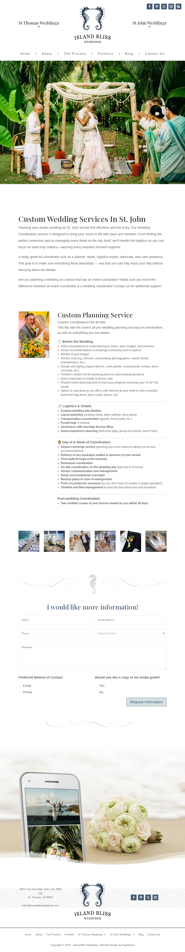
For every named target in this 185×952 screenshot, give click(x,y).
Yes (101, 686)
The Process (75, 53)
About (47, 53)
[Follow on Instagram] (171, 6)
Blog (129, 53)
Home (25, 53)
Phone (27, 692)
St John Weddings (149, 23)
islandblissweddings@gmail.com (40, 905)
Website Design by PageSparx (117, 945)
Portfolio (105, 53)
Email (27, 686)
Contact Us (155, 53)
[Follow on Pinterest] (157, 6)
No (101, 692)
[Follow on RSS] (178, 6)
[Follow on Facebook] (149, 6)
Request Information (146, 702)
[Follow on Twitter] (164, 6)
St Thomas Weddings (38, 23)
